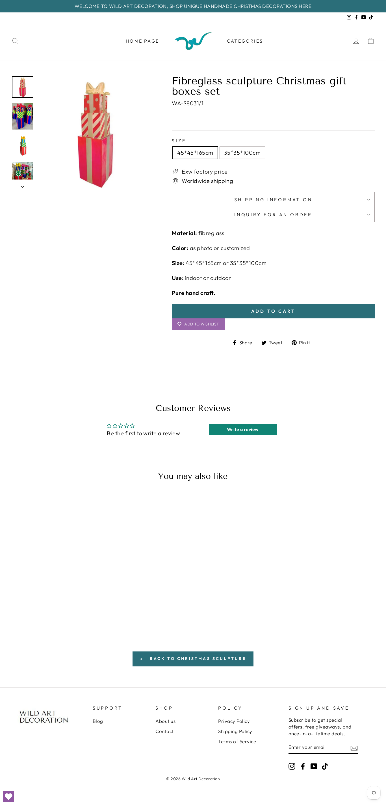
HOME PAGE (142, 41)
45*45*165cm (195, 152)
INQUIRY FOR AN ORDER (273, 214)
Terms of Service (237, 741)
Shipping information (273, 199)
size (179, 140)
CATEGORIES (245, 41)
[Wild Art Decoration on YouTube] (314, 766)
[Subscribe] (354, 747)
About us (165, 721)
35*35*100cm (242, 152)
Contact (164, 731)
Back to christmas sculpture (197, 658)
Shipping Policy (235, 731)
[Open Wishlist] (8, 796)
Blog (98, 721)
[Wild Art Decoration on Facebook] (303, 766)
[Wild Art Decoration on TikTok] (325, 766)
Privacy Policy (234, 721)
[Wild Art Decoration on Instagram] (292, 766)
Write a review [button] (243, 429)
